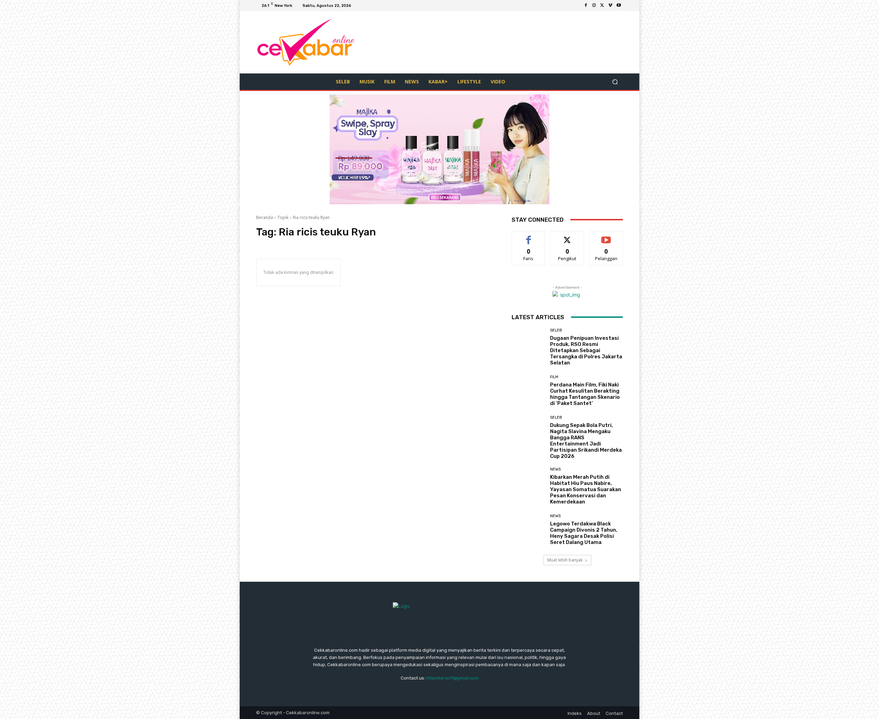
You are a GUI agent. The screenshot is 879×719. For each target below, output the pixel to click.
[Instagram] (594, 5)
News (555, 469)
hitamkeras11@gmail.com (452, 678)
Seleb (556, 330)
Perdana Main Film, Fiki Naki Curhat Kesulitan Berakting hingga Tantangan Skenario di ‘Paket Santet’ (585, 394)
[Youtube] (619, 5)
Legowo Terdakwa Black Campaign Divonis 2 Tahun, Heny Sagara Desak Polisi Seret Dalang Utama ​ (583, 533)
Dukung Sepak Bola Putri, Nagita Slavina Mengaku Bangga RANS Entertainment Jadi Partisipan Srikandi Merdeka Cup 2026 (586, 440)
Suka (528, 236)
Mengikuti (567, 236)
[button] (615, 81)
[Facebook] (586, 5)
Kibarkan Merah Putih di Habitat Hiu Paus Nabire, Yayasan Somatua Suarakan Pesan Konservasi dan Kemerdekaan (585, 489)
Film (554, 377)
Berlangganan (606, 236)
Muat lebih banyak (565, 560)
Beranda (264, 217)
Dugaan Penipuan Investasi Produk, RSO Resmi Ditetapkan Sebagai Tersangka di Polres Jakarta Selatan (586, 350)
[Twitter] (602, 5)
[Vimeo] (610, 5)
